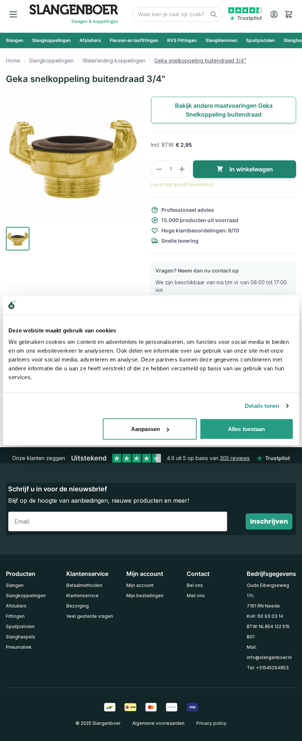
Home (13, 60)
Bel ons (195, 585)
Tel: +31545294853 (268, 667)
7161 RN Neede (263, 606)
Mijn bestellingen (145, 595)
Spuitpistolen (20, 626)
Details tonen (262, 405)
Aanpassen (145, 429)
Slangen (15, 585)
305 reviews (235, 458)
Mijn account (140, 585)
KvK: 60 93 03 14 (265, 616)
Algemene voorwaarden (158, 723)
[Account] (274, 14)
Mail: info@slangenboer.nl (269, 652)
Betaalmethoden (84, 585)
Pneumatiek (19, 647)
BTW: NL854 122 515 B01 (268, 632)
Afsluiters (16, 606)
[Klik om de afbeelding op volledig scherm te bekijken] (72, 157)
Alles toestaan (246, 429)
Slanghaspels (20, 637)
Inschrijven (269, 521)
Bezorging (77, 606)
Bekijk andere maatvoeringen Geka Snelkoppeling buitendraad (224, 110)
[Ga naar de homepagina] (73, 14)
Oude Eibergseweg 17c (268, 590)
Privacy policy (211, 723)
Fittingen (15, 616)
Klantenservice (82, 595)
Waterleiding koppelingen (113, 60)
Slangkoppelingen (51, 60)
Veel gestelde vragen (89, 616)
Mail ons (196, 595)
